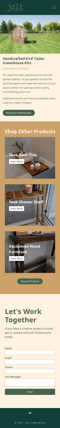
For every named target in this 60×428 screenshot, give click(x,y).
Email (8, 357)
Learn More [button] (16, 161)
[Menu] (54, 7)
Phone (8, 367)
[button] (30, 392)
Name (8, 348)
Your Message (12, 376)
